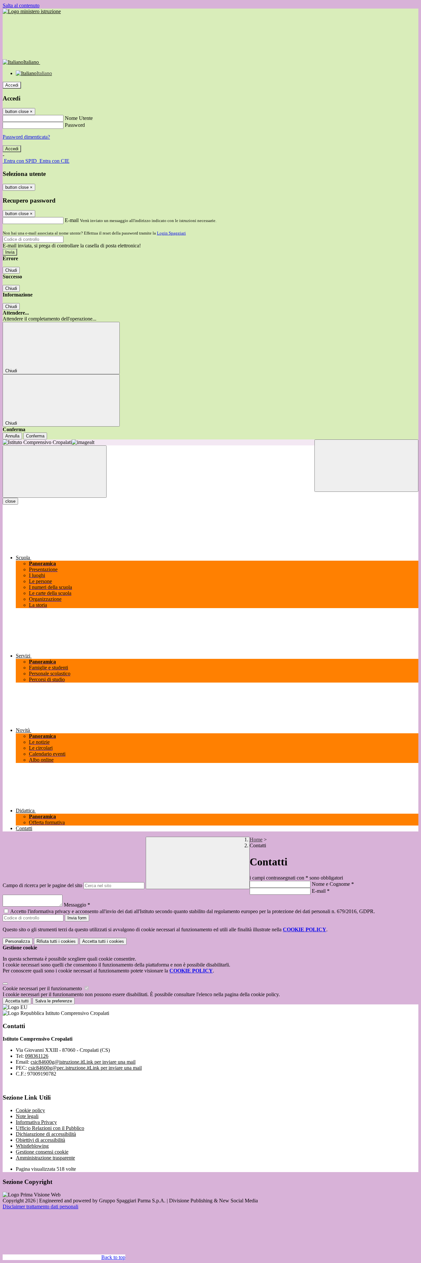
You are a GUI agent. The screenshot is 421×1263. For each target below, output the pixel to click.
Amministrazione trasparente (45, 1158)
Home (256, 839)
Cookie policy (30, 1110)
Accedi (11, 85)
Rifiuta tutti (56, 941)
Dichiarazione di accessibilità (46, 1134)
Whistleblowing (32, 1146)
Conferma (35, 436)
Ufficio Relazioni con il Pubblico (50, 1128)
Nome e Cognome (333, 884)
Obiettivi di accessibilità (40, 1140)
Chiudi (11, 270)
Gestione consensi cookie (42, 1152)
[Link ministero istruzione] (32, 11)
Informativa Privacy (36, 1122)
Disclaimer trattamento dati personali (40, 1206)
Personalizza (17, 941)
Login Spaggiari (171, 233)
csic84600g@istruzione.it (83, 1062)
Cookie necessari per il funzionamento (43, 988)
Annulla (12, 436)
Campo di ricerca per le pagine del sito (42, 885)
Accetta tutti (103, 941)
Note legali (27, 1116)
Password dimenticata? (26, 137)
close (10, 501)
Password (75, 125)
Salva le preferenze (53, 1000)
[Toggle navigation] (55, 471)
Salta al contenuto (21, 5)
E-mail (72, 220)
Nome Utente (79, 118)
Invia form (77, 917)
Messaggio (77, 905)
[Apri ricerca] (366, 465)
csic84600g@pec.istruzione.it (85, 1068)
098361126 (36, 1056)
